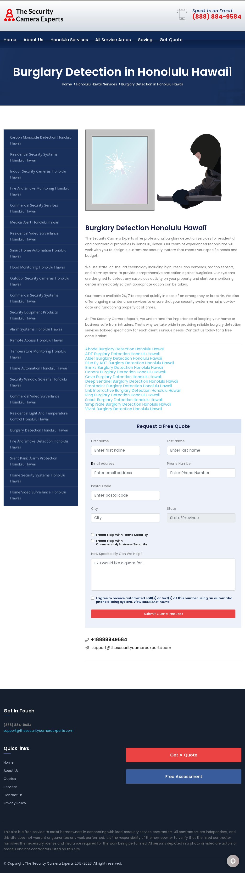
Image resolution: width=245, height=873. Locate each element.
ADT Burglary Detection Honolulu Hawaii (122, 354)
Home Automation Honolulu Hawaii (38, 368)
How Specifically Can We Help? (116, 553)
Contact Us (13, 795)
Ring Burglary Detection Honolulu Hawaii (122, 395)
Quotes (10, 778)
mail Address (102, 463)
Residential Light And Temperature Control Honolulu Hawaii (39, 416)
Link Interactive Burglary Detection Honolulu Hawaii (132, 390)
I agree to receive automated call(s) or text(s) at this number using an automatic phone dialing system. (164, 600)
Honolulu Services (69, 40)
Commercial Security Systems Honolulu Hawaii (34, 298)
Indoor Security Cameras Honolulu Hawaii (38, 174)
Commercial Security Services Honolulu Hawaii (34, 208)
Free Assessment (183, 776)
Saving (145, 40)
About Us (33, 40)
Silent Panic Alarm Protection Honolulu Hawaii (33, 461)
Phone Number (179, 463)
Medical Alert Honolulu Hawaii (34, 222)
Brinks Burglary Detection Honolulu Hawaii (124, 367)
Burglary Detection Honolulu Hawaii (39, 430)
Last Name (176, 441)
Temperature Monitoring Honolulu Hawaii (38, 354)
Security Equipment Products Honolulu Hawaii (34, 315)
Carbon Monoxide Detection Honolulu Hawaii (41, 140)
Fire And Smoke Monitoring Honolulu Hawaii (39, 191)
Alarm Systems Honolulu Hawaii (36, 329)
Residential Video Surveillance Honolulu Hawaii (34, 236)
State (171, 508)
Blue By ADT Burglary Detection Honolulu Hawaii (129, 363)
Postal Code (101, 486)
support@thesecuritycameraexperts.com (131, 647)
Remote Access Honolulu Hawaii (36, 340)
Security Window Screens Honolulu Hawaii (38, 382)
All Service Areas (113, 40)
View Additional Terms (151, 601)
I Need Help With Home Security (122, 535)
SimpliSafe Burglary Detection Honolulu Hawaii (128, 404)
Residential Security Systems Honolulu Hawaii (34, 157)
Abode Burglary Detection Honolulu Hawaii (124, 349)
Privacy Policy (15, 803)
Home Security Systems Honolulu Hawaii (37, 478)
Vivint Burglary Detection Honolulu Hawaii (123, 409)
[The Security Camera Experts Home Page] (33, 15)
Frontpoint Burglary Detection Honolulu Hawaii (128, 386)
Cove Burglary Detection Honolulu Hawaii (123, 377)
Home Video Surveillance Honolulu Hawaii (38, 495)
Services (10, 786)
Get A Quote (183, 755)
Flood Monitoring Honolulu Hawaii (37, 267)
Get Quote (171, 40)
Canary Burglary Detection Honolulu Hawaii (125, 372)
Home (10, 40)
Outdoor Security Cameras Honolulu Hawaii (39, 281)
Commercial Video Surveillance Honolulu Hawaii (35, 399)
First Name (100, 441)
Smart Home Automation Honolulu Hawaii (38, 253)
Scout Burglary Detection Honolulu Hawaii (123, 400)
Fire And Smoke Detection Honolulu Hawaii (39, 444)
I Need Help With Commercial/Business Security (121, 542)
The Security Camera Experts (49, 863)
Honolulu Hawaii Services (96, 84)
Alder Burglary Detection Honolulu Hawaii (123, 358)
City (94, 508)
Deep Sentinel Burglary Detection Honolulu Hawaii (131, 381)
